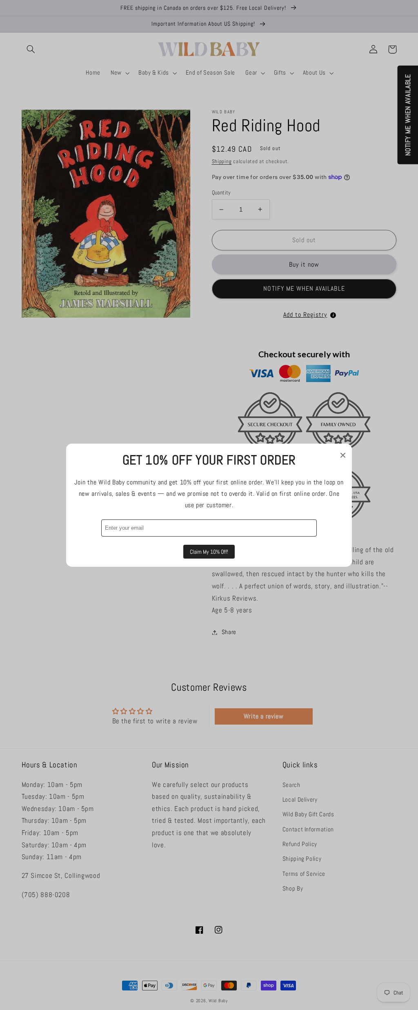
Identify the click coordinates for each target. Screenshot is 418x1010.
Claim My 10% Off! (209, 551)
